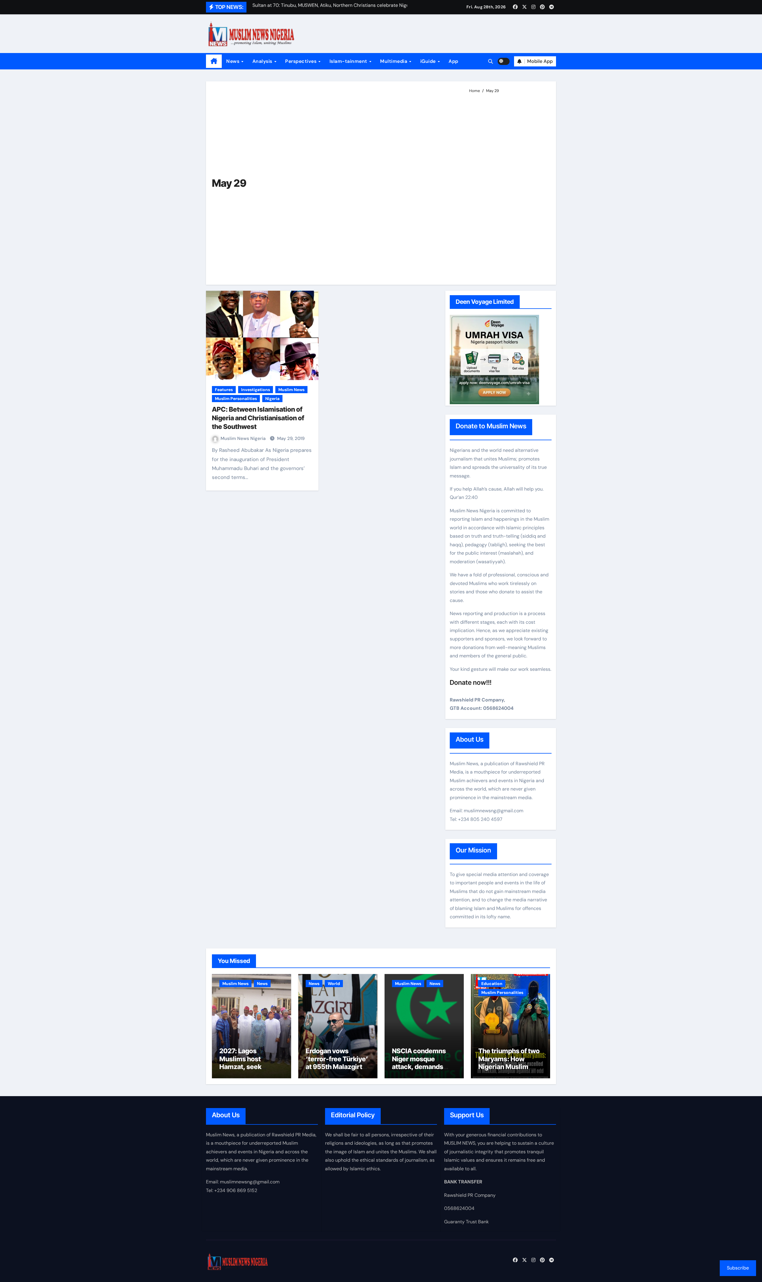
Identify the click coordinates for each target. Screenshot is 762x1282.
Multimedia (394, 61)
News (233, 61)
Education (491, 983)
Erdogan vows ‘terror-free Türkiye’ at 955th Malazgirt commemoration (337, 1062)
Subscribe (738, 1268)
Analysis (263, 61)
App (453, 61)
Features (224, 389)
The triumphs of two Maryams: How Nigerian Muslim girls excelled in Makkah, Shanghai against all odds (509, 1070)
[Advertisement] (507, 186)
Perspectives (301, 61)
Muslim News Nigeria (244, 438)
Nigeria (272, 398)
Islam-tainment (349, 61)
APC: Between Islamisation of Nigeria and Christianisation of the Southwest (258, 417)
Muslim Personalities (236, 398)
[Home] (214, 61)
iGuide (428, 61)
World (334, 983)
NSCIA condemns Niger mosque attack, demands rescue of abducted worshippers (421, 1066)
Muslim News (291, 389)
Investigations (255, 389)
